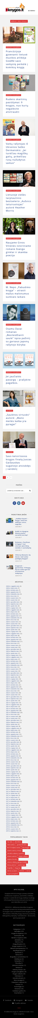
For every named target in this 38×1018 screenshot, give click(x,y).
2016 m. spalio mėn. (12, 813)
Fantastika (18, 961)
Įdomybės (18, 940)
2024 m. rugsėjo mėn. (12, 631)
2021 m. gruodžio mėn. (12, 697)
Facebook (7, 1000)
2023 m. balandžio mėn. (13, 665)
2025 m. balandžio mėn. (13, 618)
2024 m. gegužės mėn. (12, 639)
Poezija (18, 984)
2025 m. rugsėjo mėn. (12, 608)
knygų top (17, 868)
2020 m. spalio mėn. (12, 724)
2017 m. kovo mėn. (11, 803)
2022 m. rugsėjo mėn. (12, 679)
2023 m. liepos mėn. (12, 659)
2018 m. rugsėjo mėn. (12, 772)
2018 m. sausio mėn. (12, 787)
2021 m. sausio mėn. (12, 718)
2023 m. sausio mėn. (12, 671)
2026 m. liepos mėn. (12, 588)
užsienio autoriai (12, 856)
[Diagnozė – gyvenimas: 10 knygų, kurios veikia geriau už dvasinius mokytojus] (9, 568)
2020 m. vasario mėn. (12, 740)
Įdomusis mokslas (17, 965)
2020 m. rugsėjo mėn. (12, 726)
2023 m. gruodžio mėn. (12, 649)
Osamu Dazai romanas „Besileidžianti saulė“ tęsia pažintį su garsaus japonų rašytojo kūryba (18, 336)
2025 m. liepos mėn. (12, 612)
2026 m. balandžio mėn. (13, 594)
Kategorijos (16, 929)
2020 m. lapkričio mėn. (12, 722)
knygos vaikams (23, 856)
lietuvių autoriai (11, 865)
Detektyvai (17, 959)
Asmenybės (17, 935)
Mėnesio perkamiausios (17, 948)
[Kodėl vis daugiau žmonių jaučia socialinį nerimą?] (9, 534)
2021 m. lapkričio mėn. (12, 699)
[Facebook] (14, 503)
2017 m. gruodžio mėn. (12, 789)
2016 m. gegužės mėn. (12, 823)
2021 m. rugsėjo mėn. (12, 703)
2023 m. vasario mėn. (12, 669)
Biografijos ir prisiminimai (18, 957)
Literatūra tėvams (18, 978)
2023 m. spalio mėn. (12, 653)
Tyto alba (9, 842)
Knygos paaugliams (18, 972)
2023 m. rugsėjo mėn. (12, 655)
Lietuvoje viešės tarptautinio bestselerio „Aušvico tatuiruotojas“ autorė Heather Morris (18, 202)
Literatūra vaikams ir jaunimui (15, 853)
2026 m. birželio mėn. (12, 590)
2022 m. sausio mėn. (12, 695)
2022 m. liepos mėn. (12, 683)
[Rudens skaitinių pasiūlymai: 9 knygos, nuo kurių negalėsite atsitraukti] (19, 82)
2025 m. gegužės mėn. (12, 616)
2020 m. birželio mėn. (12, 732)
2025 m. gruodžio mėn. (12, 602)
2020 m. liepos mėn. (12, 730)
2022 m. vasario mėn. (12, 693)
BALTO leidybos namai (13, 847)
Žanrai (17, 955)
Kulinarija (18, 976)
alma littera (18, 842)
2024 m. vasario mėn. (12, 645)
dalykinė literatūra (12, 859)
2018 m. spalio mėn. (12, 770)
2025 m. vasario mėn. (12, 622)
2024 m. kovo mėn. (11, 643)
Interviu (9, 411)
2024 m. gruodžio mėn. (12, 626)
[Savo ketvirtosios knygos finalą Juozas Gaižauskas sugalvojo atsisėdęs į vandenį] (19, 440)
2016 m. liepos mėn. (12, 819)
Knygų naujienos (17, 946)
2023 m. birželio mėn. (12, 661)
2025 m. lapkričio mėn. (12, 604)
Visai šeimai (17, 993)
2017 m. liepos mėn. (12, 797)
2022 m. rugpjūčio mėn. (13, 681)
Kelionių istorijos (18, 969)
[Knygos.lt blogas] (15, 7)
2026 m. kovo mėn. (11, 596)
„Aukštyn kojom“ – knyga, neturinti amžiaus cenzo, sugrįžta (21, 521)
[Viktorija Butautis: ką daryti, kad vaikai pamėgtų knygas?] (9, 558)
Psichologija (17, 986)
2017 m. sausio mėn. (12, 807)
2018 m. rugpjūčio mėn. (13, 774)
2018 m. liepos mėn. (12, 776)
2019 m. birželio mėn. (12, 754)
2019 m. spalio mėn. (12, 746)
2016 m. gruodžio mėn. (12, 809)
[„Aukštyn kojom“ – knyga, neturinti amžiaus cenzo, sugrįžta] (9, 521)
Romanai (9, 452)
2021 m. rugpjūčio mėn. (13, 705)
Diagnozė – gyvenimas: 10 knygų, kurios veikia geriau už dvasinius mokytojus (23, 569)
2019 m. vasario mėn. (12, 762)
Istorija (18, 967)
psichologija (21, 865)
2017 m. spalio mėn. (12, 793)
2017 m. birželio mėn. (12, 799)
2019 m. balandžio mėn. (13, 758)
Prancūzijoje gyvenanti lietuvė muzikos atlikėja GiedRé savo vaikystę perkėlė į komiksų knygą (17, 59)
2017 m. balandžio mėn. (13, 801)
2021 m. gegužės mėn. (12, 710)
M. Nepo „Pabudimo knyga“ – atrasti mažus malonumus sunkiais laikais (18, 292)
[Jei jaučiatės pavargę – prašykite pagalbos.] (19, 360)
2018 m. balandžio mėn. (13, 781)
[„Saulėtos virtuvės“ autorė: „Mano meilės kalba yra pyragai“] (19, 398)
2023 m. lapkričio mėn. (12, 651)
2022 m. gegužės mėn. (12, 687)
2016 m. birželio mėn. (12, 821)
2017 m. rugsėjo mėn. (12, 795)
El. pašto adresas (20, 1003)
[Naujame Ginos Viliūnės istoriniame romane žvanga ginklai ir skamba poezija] (19, 226)
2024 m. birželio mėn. (12, 637)
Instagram (19, 1000)
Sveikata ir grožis (18, 991)
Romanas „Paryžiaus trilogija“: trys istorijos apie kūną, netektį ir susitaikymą (23, 545)
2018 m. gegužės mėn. (12, 780)
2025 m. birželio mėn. (12, 614)
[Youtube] (23, 503)
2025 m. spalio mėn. (12, 606)
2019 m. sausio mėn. (12, 764)
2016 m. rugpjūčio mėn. (13, 817)
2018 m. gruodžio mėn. (12, 766)
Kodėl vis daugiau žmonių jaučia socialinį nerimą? (21, 533)
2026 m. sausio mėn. (12, 600)
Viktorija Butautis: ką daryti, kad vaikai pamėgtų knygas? (23, 556)
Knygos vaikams (18, 974)
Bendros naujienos (13, 47)
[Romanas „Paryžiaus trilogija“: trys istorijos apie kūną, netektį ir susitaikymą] (9, 545)
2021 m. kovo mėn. (11, 714)
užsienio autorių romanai (14, 850)
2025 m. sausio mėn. (12, 624)
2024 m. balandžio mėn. (13, 641)
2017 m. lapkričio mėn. (12, 791)
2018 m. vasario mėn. (12, 785)
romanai (21, 871)
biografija (10, 868)
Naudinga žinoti (18, 950)
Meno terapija (18, 980)
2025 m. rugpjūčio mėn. (13, 610)
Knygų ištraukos (18, 944)
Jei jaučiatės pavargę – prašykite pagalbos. (18, 379)
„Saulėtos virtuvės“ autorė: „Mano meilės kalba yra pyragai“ (18, 419)
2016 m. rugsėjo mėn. (12, 815)
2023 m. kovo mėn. (11, 667)
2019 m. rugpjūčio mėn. (13, 750)
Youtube (30, 1000)
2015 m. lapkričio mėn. (12, 831)
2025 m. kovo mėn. (11, 620)
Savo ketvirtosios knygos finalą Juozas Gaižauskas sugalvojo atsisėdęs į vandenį (19, 462)
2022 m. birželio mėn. (12, 685)
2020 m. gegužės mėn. (12, 734)
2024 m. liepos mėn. (12, 635)
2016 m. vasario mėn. (12, 829)
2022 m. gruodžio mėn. (12, 673)
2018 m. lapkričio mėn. (12, 768)
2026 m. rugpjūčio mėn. (13, 586)
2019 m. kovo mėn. (11, 760)
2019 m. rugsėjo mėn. (12, 748)
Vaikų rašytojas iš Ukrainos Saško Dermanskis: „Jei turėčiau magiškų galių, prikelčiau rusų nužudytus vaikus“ (17, 153)
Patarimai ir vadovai (18, 982)
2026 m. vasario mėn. (12, 598)
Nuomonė (18, 952)
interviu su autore (12, 871)
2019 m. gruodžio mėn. (12, 742)
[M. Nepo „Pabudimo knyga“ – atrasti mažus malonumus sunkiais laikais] (19, 271)
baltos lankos (11, 845)
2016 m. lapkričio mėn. (12, 811)
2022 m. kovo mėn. (11, 691)
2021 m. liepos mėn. (12, 706)
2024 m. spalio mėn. (12, 630)
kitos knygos (25, 847)
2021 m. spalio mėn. (12, 701)
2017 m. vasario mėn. (12, 805)
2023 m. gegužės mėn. (12, 663)
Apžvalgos (17, 931)
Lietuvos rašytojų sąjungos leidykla (17, 862)
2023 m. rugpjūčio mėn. (13, 657)
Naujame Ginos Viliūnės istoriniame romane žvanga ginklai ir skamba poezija (18, 249)
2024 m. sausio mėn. (12, 647)
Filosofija (18, 963)
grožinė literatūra (22, 845)
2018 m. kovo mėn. (11, 783)
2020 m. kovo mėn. (11, 738)
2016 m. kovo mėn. (11, 827)
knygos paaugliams (12, 874)
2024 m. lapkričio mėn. (12, 628)
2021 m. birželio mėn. (12, 708)
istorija (28, 871)
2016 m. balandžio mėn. (13, 825)
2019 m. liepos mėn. (12, 752)
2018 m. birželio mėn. (12, 777)
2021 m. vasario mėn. (12, 716)
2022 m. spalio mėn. (12, 677)
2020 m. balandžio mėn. (13, 736)
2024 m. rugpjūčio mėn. (13, 633)
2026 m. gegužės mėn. (12, 592)
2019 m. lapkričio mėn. (12, 744)
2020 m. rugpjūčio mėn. (13, 728)
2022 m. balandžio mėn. (13, 689)
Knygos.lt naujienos (17, 933)
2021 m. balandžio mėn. (13, 712)
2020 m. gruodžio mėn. (12, 720)
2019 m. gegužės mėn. (12, 756)
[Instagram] (19, 503)
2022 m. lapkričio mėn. (12, 675)
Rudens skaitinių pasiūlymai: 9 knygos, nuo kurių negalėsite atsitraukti (17, 106)
